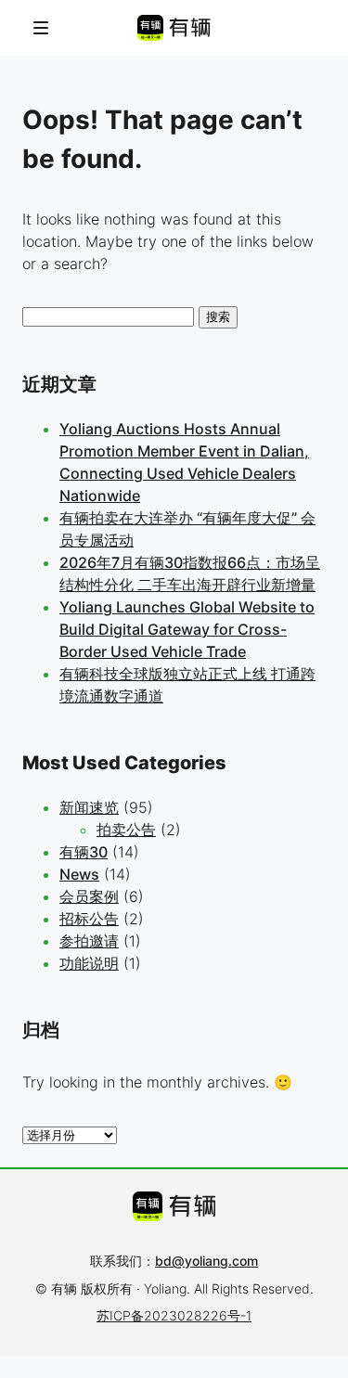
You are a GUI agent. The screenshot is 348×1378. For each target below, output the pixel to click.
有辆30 (83, 852)
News (79, 874)
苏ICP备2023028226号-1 (174, 1315)
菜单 (41, 27)
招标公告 (89, 918)
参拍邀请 (89, 941)
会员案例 (89, 896)
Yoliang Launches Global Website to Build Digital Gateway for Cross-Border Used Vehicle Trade (187, 629)
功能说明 (89, 963)
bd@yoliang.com (206, 1261)
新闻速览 (89, 807)
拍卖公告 (126, 829)
